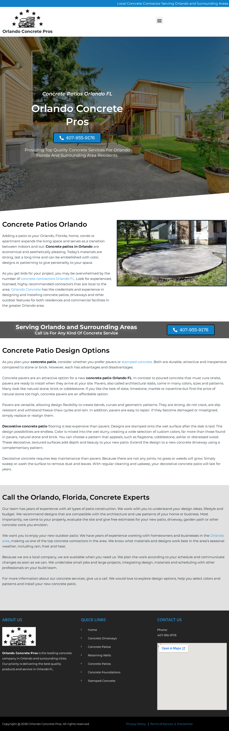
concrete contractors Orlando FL (47, 279)
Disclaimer (185, 724)
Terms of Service (161, 724)
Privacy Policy (136, 724)
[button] (159, 20)
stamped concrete (137, 362)
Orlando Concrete (26, 289)
